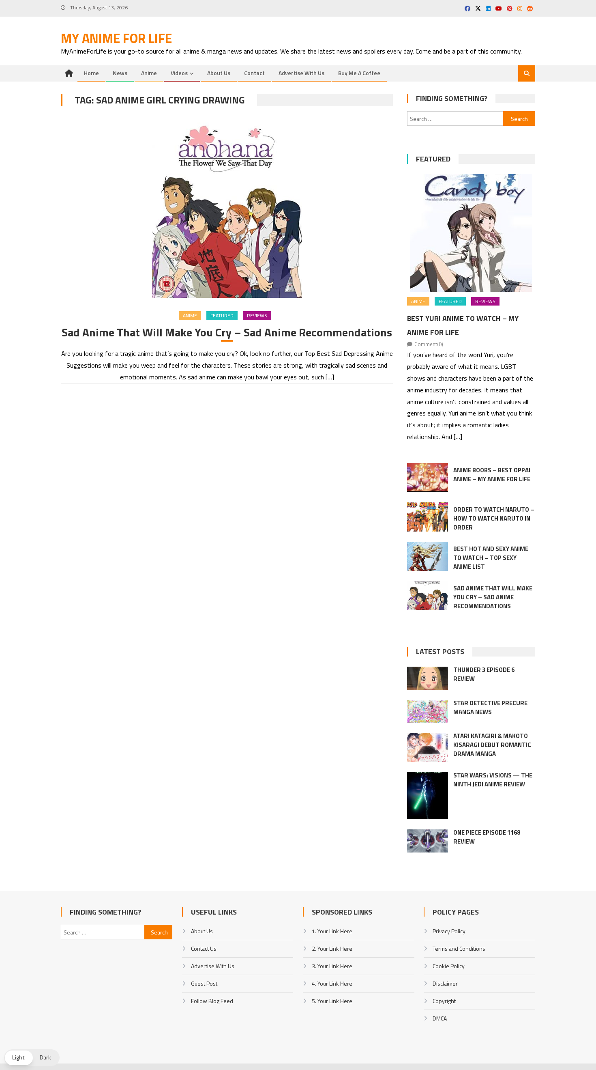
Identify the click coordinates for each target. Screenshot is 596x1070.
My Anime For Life (116, 38)
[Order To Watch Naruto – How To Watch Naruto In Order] (427, 517)
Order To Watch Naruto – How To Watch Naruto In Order (493, 518)
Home (91, 73)
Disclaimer (445, 983)
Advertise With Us (301, 73)
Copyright (444, 1001)
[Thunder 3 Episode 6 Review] (427, 678)
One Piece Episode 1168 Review (486, 837)
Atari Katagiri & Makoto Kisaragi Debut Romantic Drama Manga (492, 744)
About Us (218, 73)
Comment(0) (428, 344)
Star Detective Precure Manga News (490, 707)
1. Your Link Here (332, 931)
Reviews (257, 315)
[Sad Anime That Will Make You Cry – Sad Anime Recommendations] (227, 210)
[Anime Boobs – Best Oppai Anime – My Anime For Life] (427, 477)
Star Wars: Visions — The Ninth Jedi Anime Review (492, 780)
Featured (222, 315)
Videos (179, 73)
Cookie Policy (449, 966)
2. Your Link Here (332, 948)
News (120, 73)
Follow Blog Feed (212, 1001)
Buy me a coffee (359, 73)
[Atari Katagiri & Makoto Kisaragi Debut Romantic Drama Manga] (427, 747)
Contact (254, 73)
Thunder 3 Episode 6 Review (484, 674)
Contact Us (204, 948)
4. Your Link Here (332, 983)
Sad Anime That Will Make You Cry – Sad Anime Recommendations (227, 332)
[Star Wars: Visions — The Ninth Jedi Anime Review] (427, 795)
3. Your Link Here (332, 966)
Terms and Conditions (459, 948)
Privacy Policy (449, 931)
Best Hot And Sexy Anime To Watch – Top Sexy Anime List (490, 557)
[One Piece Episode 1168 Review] (427, 841)
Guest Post (204, 983)
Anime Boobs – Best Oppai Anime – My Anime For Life (491, 474)
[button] (32, 1057)
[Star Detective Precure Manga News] (427, 711)
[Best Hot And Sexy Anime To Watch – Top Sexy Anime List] (427, 556)
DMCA (440, 1018)
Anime (149, 73)
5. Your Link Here (332, 1001)
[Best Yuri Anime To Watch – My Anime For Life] (471, 233)
